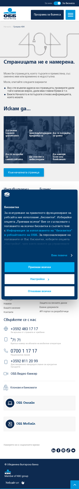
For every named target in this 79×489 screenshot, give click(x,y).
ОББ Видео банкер (24, 373)
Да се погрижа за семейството (14, 157)
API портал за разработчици (54, 311)
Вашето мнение (12, 308)
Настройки (37, 279)
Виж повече (59, 255)
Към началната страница (23, 172)
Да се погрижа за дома (61, 134)
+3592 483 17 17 (24, 329)
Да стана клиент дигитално (12, 133)
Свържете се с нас (20, 320)
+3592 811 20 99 (24, 361)
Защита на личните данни (53, 303)
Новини (8, 303)
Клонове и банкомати (23, 387)
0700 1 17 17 (24, 351)
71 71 (16, 340)
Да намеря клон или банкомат (59, 157)
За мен (48, 3)
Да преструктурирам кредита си (38, 133)
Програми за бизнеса (47, 14)
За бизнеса (68, 3)
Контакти (8, 312)
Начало (7, 27)
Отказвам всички (39, 291)
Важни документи (49, 307)
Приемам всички (39, 267)
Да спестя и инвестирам (36, 158)
